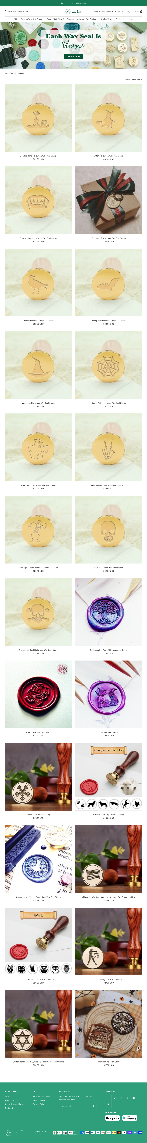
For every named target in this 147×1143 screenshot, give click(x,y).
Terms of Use (39, 1100)
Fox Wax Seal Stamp (109, 732)
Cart (138, 11)
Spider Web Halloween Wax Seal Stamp (109, 403)
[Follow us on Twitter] (114, 1098)
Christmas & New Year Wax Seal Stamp (109, 238)
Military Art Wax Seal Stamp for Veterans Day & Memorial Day (109, 897)
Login (129, 11)
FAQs (7, 1096)
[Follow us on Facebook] (108, 1098)
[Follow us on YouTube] (133, 1098)
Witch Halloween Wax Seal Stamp (108, 156)
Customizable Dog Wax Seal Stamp (108, 815)
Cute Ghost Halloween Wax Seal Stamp (38, 485)
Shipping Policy (11, 1100)
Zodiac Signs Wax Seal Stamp (109, 979)
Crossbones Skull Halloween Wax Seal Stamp (38, 650)
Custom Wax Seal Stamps (32, 19)
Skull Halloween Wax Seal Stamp (108, 567)
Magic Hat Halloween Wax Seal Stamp (38, 403)
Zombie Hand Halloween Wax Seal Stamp (38, 156)
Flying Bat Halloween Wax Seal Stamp (108, 320)
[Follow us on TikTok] (108, 1104)
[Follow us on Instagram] (121, 1098)
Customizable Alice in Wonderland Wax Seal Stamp (38, 897)
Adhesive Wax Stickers (87, 19)
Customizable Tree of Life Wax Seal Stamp (108, 650)
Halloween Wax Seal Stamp (109, 1062)
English (118, 11)
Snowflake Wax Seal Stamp (38, 815)
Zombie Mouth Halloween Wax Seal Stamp (38, 238)
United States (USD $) (102, 11)
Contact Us (9, 1108)
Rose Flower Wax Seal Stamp (38, 732)
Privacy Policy (39, 1104)
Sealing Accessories (124, 19)
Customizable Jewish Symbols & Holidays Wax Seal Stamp (38, 1062)
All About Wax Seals (42, 1096)
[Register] (93, 1106)
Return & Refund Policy (14, 1104)
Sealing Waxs (106, 19)
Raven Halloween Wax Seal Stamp (38, 320)
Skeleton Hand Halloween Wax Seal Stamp (108, 485)
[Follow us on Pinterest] (127, 1098)
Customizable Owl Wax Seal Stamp (38, 979)
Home (7, 73)
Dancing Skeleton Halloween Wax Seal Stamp (38, 567)
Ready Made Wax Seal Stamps (60, 19)
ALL (15, 19)
